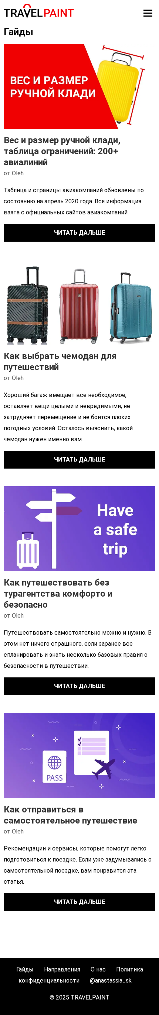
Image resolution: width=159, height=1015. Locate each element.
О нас (98, 969)
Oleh (18, 173)
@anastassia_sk (111, 980)
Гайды (25, 969)
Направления (62, 969)
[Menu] (148, 13)
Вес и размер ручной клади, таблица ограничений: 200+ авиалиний (62, 151)
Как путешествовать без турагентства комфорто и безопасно (58, 593)
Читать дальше (79, 232)
